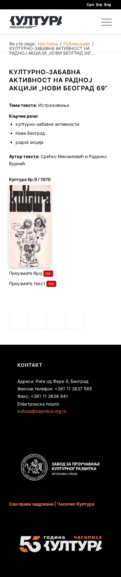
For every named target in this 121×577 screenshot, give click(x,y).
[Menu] (103, 22)
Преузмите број (25, 273)
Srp (99, 4)
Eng (107, 4)
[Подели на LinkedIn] (56, 320)
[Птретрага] (89, 22)
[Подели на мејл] (74, 320)
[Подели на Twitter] (37, 320)
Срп (90, 4)
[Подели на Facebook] (18, 320)
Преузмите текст (27, 283)
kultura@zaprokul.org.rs (41, 411)
